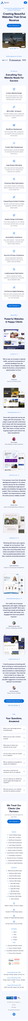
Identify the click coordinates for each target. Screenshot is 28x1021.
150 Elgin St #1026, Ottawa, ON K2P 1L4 (14, 974)
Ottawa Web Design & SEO (14, 972)
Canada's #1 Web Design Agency (13, 911)
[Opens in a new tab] (14, 338)
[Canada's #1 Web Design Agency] (14, 910)
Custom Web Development (14, 147)
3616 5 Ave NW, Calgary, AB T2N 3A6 (14, 987)
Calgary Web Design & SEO (14, 985)
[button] (14, 305)
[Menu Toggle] (25, 2)
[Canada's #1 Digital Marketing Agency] (14, 916)
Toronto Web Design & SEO (14, 977)
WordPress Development (14, 129)
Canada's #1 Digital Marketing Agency (14, 917)
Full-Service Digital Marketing (14, 291)
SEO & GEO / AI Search (14, 111)
